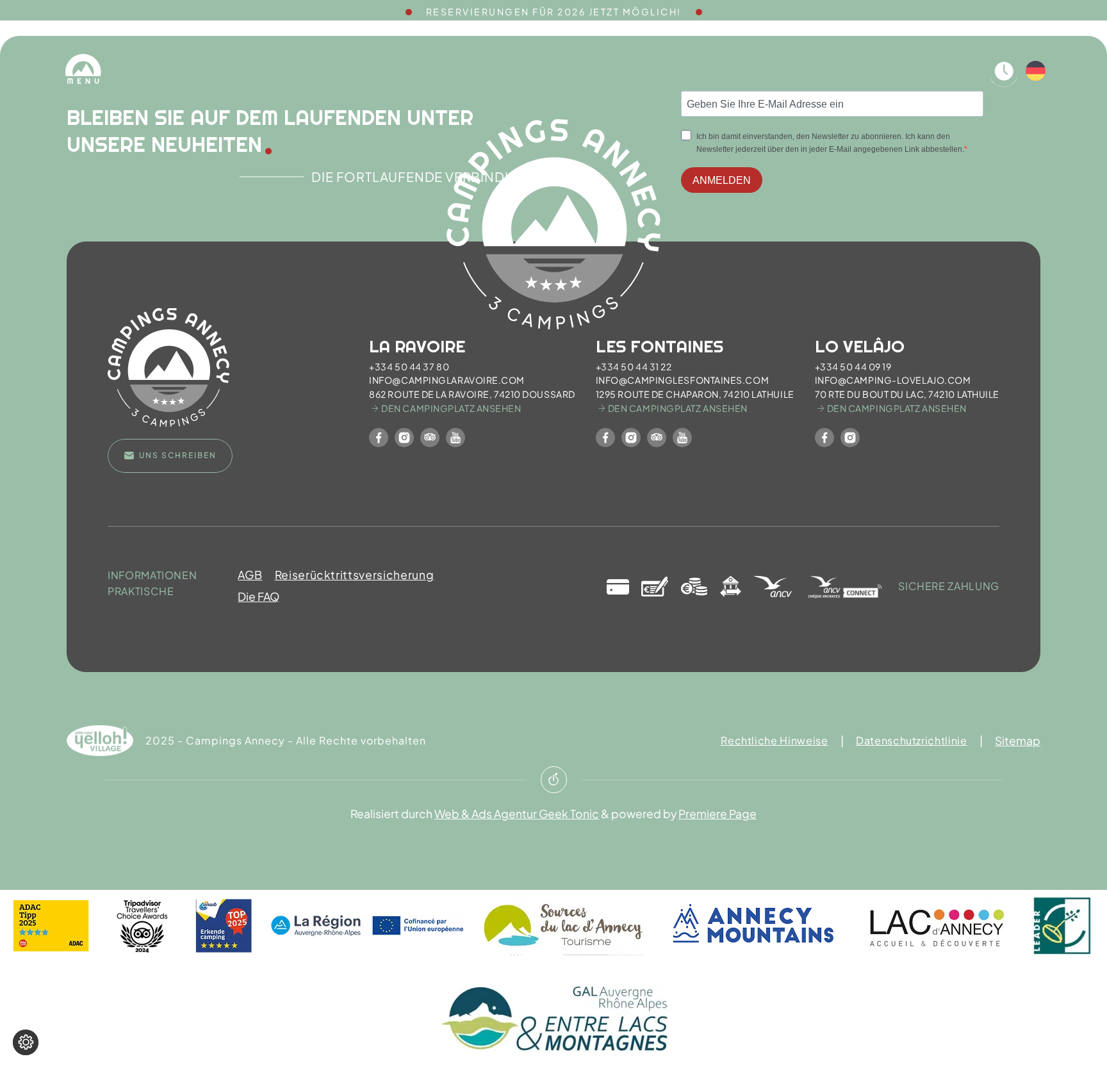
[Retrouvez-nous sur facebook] (378, 437)
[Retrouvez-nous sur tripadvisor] (429, 437)
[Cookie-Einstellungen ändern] (25, 1042)
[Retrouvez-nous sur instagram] (404, 437)
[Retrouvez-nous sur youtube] (455, 437)
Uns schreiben (178, 455)
